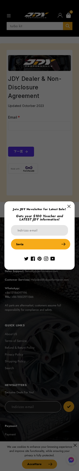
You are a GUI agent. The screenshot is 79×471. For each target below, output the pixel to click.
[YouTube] (52, 258)
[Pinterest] (39, 258)
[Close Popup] (69, 206)
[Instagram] (46, 258)
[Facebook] (33, 258)
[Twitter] (26, 258)
